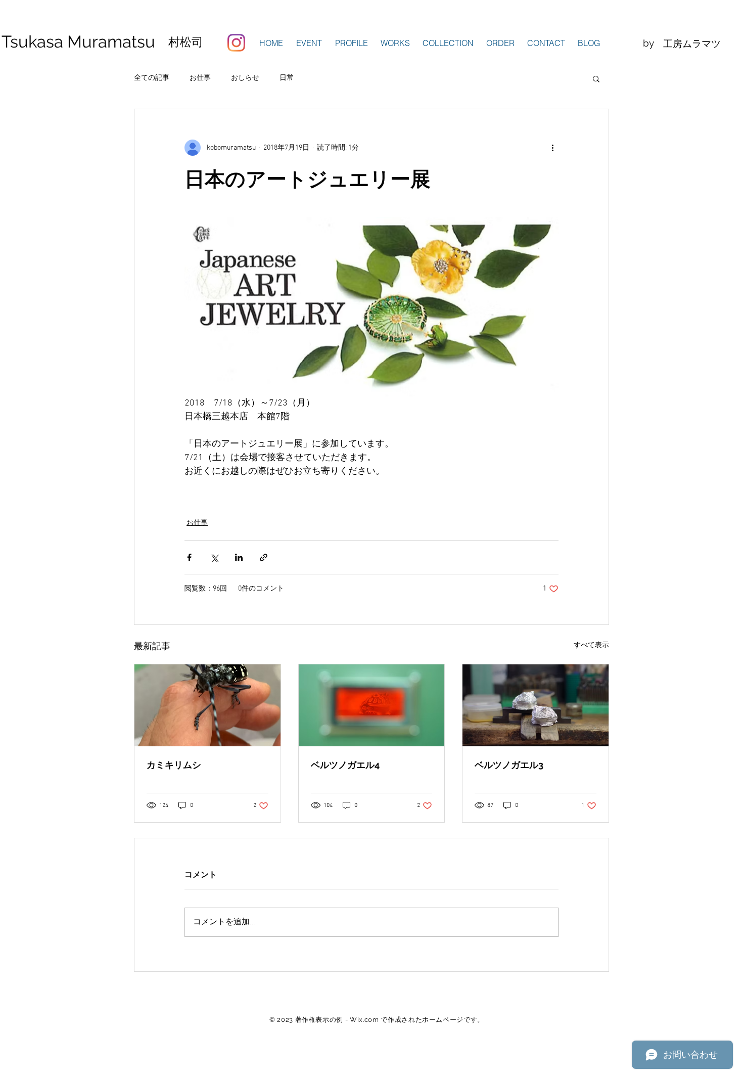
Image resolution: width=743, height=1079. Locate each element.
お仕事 (200, 78)
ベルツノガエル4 (345, 764)
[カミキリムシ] (207, 705)
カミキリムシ (174, 764)
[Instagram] (236, 43)
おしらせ (245, 78)
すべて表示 (591, 645)
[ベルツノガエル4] (372, 705)
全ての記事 (151, 78)
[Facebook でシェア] (189, 557)
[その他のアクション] (552, 148)
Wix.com (364, 1019)
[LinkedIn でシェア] (239, 557)
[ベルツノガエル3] (535, 705)
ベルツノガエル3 (509, 764)
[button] (351, 43)
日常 (287, 78)
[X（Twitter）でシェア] (214, 557)
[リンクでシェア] (263, 557)
